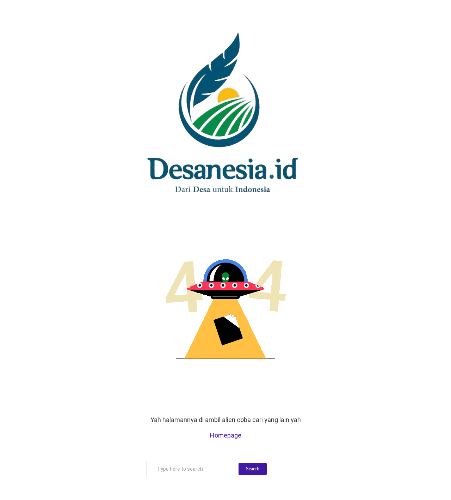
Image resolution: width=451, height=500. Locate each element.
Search (252, 468)
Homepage (225, 435)
